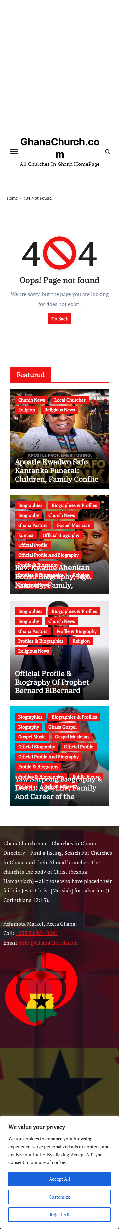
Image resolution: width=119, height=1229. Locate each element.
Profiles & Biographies (40, 641)
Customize (59, 1197)
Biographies (30, 505)
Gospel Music (32, 736)
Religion (26, 409)
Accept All (59, 1179)
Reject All (59, 1214)
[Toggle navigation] (14, 151)
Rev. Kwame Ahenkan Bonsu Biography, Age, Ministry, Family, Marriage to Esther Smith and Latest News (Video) (58, 584)
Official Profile (32, 545)
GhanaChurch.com (59, 148)
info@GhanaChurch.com (49, 942)
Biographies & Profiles (74, 505)
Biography (28, 515)
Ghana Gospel (62, 727)
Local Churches (70, 400)
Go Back (59, 318)
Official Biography (61, 535)
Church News (31, 400)
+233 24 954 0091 (37, 933)
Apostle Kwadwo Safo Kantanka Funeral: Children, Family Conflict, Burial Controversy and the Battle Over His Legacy (59, 483)
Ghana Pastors (32, 525)
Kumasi (25, 535)
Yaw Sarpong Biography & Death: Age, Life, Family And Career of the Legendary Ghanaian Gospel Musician (58, 796)
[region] (59, 1172)
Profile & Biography (77, 631)
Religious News (59, 409)
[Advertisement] (59, 69)
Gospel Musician (73, 525)
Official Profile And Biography (48, 555)
